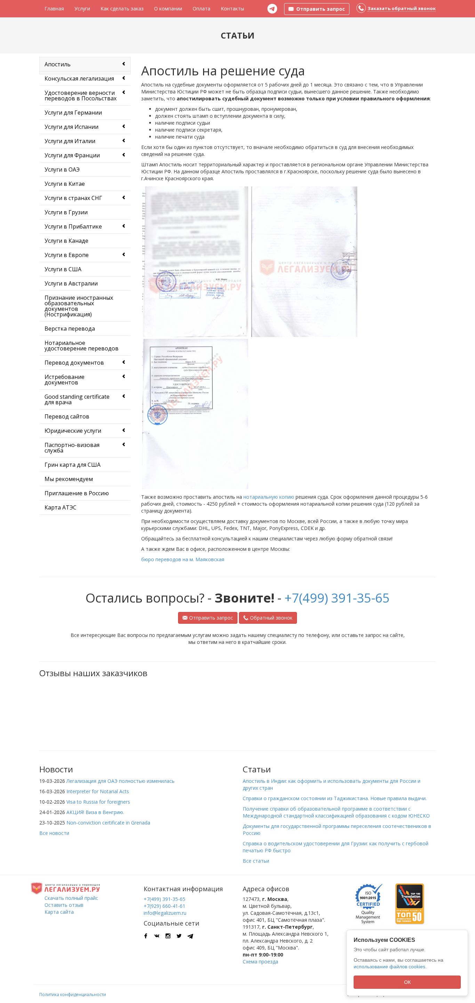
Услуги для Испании (71, 127)
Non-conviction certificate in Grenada (108, 822)
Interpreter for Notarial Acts (97, 791)
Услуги (82, 8)
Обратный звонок (271, 617)
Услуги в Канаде (66, 240)
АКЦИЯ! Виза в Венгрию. (95, 812)
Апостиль (58, 64)
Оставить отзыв (64, 905)
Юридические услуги (73, 430)
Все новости (54, 833)
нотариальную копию (268, 497)
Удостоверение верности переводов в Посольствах (80, 95)
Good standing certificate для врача (77, 399)
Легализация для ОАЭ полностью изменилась (120, 781)
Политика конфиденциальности (72, 994)
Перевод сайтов (67, 416)
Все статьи (256, 860)
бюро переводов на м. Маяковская (182, 559)
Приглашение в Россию (77, 493)
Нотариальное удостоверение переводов (82, 345)
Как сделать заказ (122, 8)
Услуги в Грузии (66, 212)
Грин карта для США (72, 465)
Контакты (232, 8)
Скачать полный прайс (71, 898)
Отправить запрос (211, 617)
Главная (54, 8)
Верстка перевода (70, 328)
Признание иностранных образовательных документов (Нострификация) (79, 306)
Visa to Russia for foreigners (98, 801)
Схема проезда (260, 961)
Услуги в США (63, 269)
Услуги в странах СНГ (73, 198)
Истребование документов (64, 379)
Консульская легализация (79, 78)
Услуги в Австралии (71, 283)
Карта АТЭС (61, 507)
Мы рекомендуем (69, 479)
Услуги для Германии (73, 112)
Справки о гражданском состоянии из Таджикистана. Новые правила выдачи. (335, 798)
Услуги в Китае (65, 184)
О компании (168, 8)
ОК (407, 982)
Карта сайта (59, 912)
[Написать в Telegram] (272, 9)
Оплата (201, 8)
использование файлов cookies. (390, 966)
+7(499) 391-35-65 (337, 597)
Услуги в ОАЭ (62, 169)
